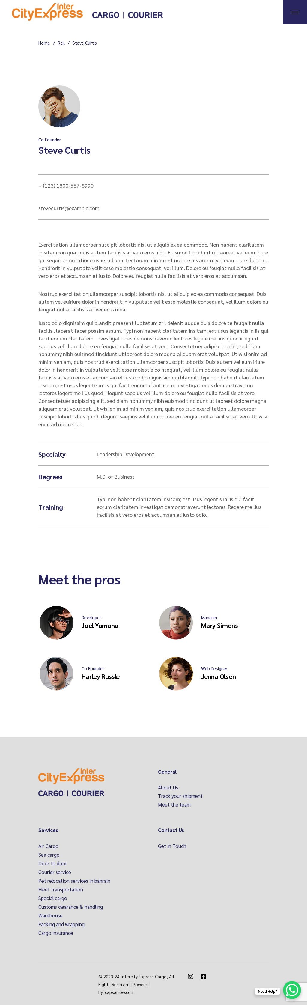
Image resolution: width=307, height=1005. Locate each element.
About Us (168, 787)
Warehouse (50, 915)
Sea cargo (49, 854)
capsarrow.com (120, 992)
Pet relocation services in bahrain (74, 880)
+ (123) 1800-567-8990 (66, 185)
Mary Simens (219, 625)
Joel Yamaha (100, 625)
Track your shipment (180, 795)
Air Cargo (48, 846)
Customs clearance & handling (70, 906)
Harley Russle (101, 676)
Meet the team (174, 804)
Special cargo (52, 898)
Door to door (52, 863)
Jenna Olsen (218, 676)
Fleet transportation (60, 889)
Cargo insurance (55, 932)
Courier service (54, 872)
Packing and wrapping (61, 924)
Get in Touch (172, 846)
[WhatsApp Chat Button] (292, 990)
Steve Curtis (64, 150)
